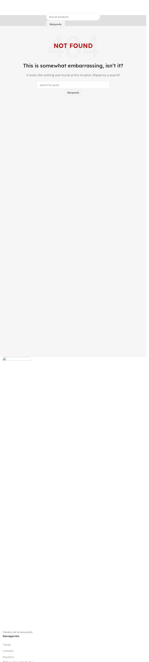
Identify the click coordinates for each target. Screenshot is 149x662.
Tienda (7, 644)
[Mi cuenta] (142, 7)
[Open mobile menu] (4, 7)
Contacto (8, 651)
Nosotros (8, 657)
